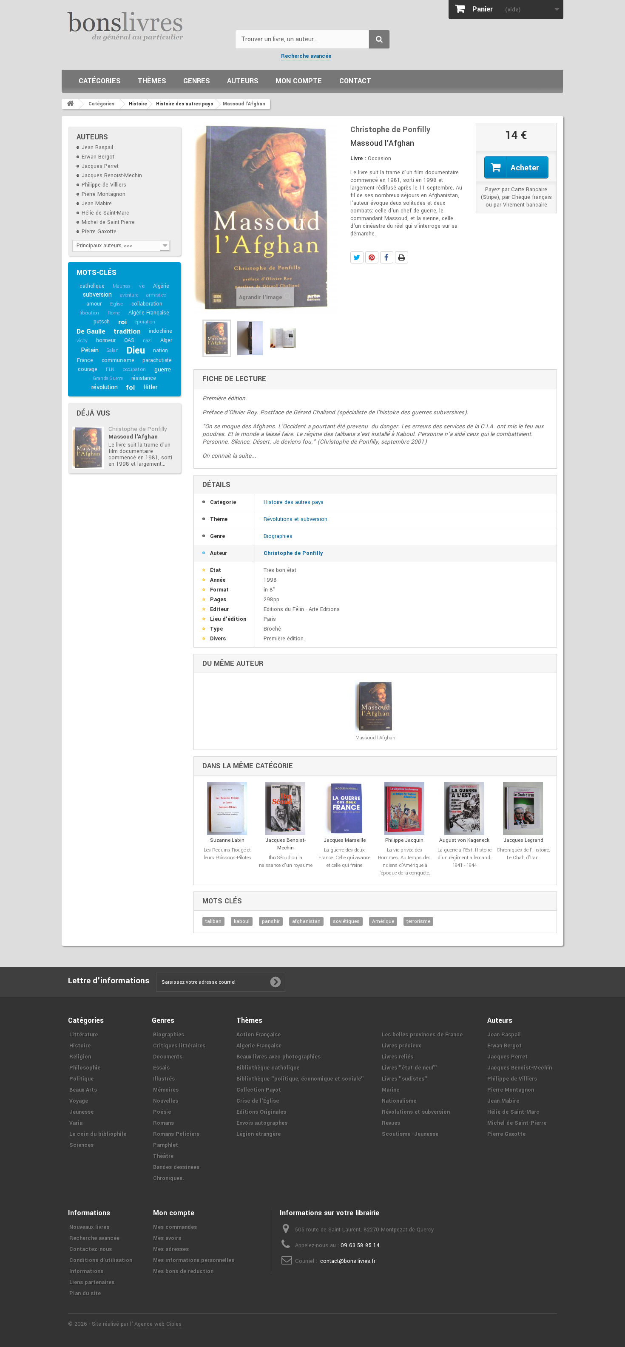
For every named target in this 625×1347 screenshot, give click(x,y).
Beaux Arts (83, 1090)
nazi (147, 340)
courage (87, 369)
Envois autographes (261, 1123)
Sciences (81, 1145)
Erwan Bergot (98, 157)
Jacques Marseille (345, 840)
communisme (118, 360)
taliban (213, 921)
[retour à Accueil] (70, 104)
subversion (97, 294)
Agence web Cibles (158, 1324)
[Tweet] (357, 257)
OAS (129, 340)
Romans (163, 1123)
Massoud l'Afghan (133, 437)
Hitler (150, 387)
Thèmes (152, 81)
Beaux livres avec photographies (278, 1057)
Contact (355, 81)
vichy (82, 340)
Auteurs (243, 81)
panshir (271, 921)
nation (160, 350)
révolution (104, 387)
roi (122, 322)
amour (94, 304)
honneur (106, 340)
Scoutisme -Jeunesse (410, 1134)
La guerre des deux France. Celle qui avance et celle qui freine (344, 857)
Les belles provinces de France (422, 1035)
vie (142, 286)
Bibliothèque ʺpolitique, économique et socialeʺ (300, 1079)
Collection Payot (258, 1090)
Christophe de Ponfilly (137, 429)
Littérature (83, 1035)
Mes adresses (171, 1249)
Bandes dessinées (176, 1167)
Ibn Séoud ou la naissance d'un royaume (285, 861)
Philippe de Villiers (104, 185)
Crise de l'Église (257, 1101)
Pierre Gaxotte (99, 231)
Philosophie (84, 1068)
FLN (110, 369)
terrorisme (418, 921)
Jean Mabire (97, 203)
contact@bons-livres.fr (347, 1261)
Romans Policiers (176, 1134)
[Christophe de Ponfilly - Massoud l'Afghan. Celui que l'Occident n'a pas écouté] (216, 338)
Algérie (161, 286)
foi (130, 387)
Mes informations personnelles (193, 1260)
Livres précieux (401, 1046)
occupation (134, 369)
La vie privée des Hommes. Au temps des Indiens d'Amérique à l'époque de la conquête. (404, 861)
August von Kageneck (464, 840)
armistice (155, 295)
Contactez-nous (90, 1249)
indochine (160, 331)
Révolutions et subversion (295, 519)
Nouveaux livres (89, 1227)
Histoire (80, 1046)
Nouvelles (165, 1101)
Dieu (136, 350)
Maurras (122, 286)
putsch (102, 321)
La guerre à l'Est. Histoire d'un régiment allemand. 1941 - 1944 (464, 857)
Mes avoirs (167, 1238)
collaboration (146, 304)
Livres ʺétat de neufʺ (409, 1068)
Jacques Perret (100, 166)
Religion (80, 1057)
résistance (143, 378)
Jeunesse (81, 1112)
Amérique (383, 921)
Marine (390, 1090)
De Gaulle (91, 331)
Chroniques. (168, 1178)
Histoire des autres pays (294, 502)
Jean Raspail (97, 147)
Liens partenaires (91, 1282)
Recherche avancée (306, 56)
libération (89, 313)
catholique (92, 286)
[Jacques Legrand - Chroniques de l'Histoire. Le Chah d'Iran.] (523, 808)
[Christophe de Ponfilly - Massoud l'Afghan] (88, 448)
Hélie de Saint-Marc (105, 213)
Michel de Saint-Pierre (108, 222)
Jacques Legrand (523, 840)
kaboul (242, 921)
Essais (161, 1068)
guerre (162, 369)
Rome (114, 313)
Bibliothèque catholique (267, 1068)
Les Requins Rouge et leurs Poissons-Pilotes (227, 853)
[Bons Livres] (145, 25)
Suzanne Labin (227, 840)
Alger (166, 340)
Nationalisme (399, 1101)
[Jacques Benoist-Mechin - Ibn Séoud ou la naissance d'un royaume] (285, 808)
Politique (81, 1079)
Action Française (258, 1035)
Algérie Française (148, 313)
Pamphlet (165, 1145)
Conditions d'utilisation (100, 1260)
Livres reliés (397, 1057)
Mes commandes (175, 1227)
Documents (167, 1057)
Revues (391, 1123)
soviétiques (346, 921)
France (85, 360)
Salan (112, 350)
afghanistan (306, 921)
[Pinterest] (371, 257)
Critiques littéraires (179, 1046)
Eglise (116, 304)
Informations (86, 1271)
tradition (127, 331)
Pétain (90, 350)
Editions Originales (261, 1112)
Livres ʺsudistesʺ (404, 1079)
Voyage (78, 1101)
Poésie (162, 1112)
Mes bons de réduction (183, 1271)
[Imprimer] (401, 257)
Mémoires (166, 1090)
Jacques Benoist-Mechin (112, 175)
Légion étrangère (258, 1134)
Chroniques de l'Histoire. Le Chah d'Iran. (523, 853)
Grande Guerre (107, 378)
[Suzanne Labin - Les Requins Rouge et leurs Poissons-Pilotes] (227, 808)
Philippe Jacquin (404, 840)
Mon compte (299, 81)
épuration (145, 321)
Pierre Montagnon (103, 194)
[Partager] (386, 257)
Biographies (278, 536)
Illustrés (164, 1079)
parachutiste (157, 360)
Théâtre (163, 1156)
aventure (129, 295)
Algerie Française (258, 1046)
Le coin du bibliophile (97, 1134)
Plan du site (85, 1293)
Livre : (358, 158)
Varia (75, 1123)
